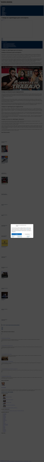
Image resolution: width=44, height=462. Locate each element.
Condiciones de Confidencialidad (19, 236)
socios (27, 228)
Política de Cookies (13, 236)
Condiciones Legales (28, 236)
